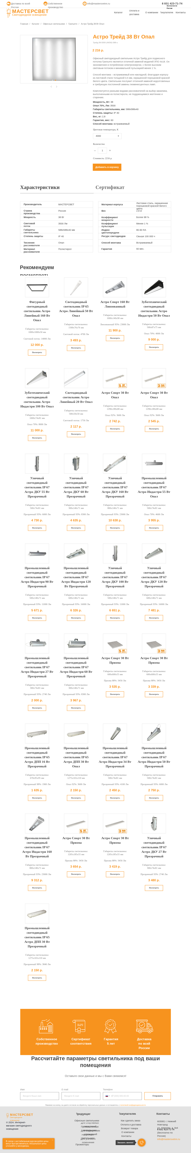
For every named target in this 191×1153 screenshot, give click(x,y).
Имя (22, 1089)
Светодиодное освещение (29, 14)
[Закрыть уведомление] (52, 1140)
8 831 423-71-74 (172, 3)
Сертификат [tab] (110, 187)
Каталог (35, 24)
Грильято (72, 24)
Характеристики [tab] (40, 187)
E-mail (65, 1089)
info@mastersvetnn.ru (98, 3)
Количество (99, 144)
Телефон (108, 1089)
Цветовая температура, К (105, 129)
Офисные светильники (54, 24)
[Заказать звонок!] (142, 1142)
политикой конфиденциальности (133, 1105)
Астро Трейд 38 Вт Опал (92, 24)
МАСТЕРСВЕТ (30, 11)
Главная (24, 24)
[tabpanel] (95, 229)
